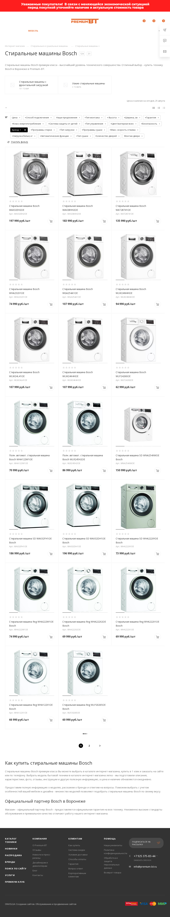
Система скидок (76, 849)
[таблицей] (164, 107)
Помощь (110, 838)
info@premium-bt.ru (145, 866)
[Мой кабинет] (133, 21)
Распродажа (13, 855)
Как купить (74, 845)
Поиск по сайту (15, 868)
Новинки (11, 848)
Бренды (10, 861)
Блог (35, 870)
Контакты (38, 875)
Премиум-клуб (15, 881)
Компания (40, 838)
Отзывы (37, 849)
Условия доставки (77, 854)
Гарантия (73, 863)
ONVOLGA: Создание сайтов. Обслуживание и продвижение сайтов (40, 904)
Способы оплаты (77, 859)
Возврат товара (112, 872)
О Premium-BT (40, 845)
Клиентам (75, 838)
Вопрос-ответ (75, 868)
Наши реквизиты (113, 845)
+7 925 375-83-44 (32, 19)
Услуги (10, 875)
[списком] (159, 107)
